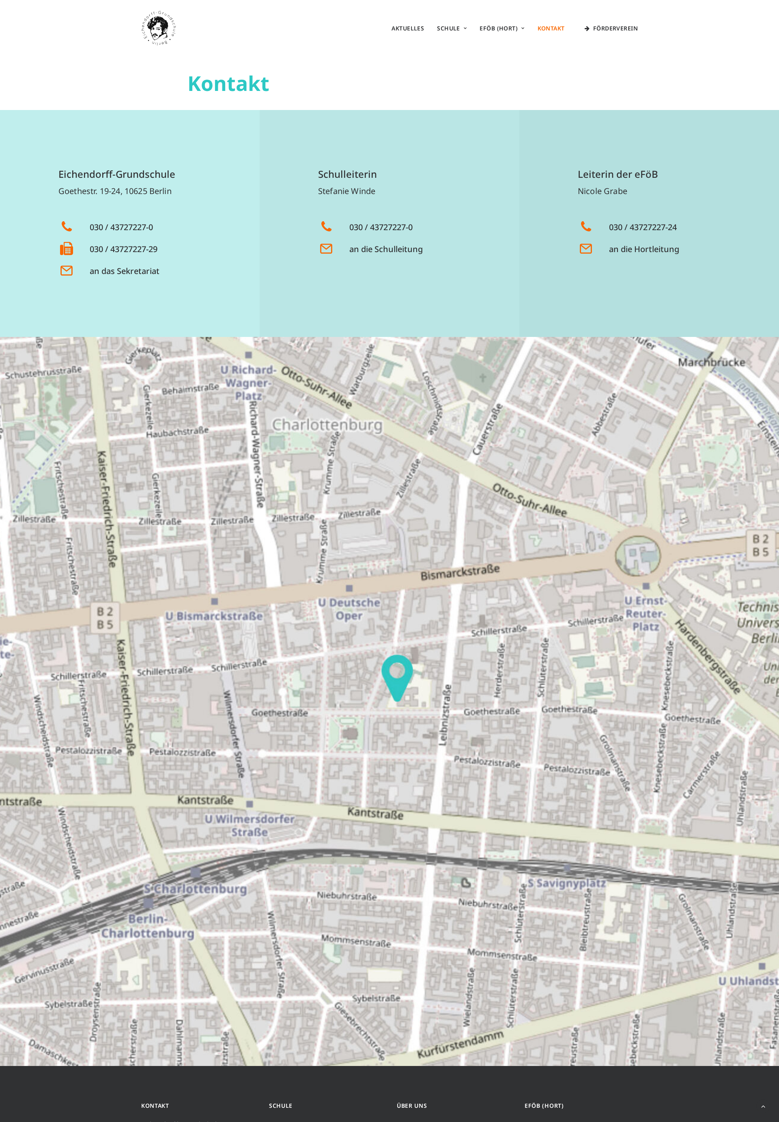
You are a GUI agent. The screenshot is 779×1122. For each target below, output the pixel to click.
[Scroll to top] (763, 1105)
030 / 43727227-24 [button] (643, 227)
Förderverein (615, 28)
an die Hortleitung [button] (644, 249)
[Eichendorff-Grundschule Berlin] (158, 28)
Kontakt (551, 28)
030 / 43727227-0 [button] (121, 227)
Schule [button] (448, 28)
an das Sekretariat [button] (124, 270)
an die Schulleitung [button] (386, 249)
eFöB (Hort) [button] (499, 28)
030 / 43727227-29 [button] (123, 249)
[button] (66, 229)
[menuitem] (408, 28)
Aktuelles (408, 28)
